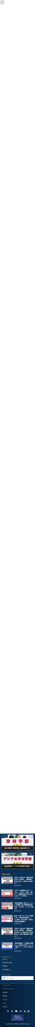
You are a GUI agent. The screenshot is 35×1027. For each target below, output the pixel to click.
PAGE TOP (32, 994)
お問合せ (5, 1006)
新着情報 (5, 966)
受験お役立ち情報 (7, 962)
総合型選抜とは (7, 969)
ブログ (4, 1003)
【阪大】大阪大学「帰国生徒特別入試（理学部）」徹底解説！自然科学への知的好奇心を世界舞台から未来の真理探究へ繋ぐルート (23, 932)
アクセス (5, 999)
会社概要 (5, 992)
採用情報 (5, 996)
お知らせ (5, 959)
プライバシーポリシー (8, 988)
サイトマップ (6, 985)
